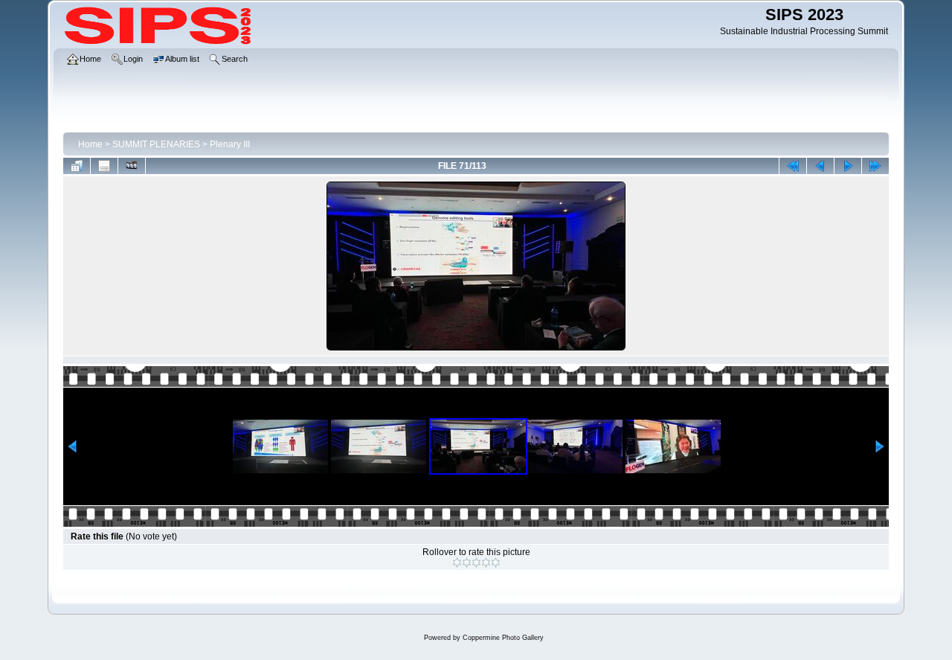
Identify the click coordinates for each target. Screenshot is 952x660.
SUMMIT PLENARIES (156, 144)
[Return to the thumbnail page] (76, 166)
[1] (457, 562)
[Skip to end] (875, 166)
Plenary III (230, 144)
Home (90, 144)
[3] (476, 562)
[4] (486, 562)
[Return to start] (792, 166)
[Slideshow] (131, 166)
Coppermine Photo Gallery (503, 637)
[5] (496, 562)
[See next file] (847, 166)
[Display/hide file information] (104, 166)
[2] (467, 562)
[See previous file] (820, 166)
